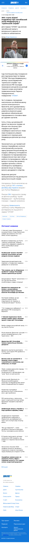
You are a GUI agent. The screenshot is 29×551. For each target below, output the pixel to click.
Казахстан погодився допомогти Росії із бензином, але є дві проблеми (12, 391)
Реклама (16, 520)
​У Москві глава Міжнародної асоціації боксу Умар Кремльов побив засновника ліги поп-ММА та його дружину (13, 233)
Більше (5, 467)
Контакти (5, 527)
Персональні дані (19, 524)
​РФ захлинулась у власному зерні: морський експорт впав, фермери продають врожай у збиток (13, 401)
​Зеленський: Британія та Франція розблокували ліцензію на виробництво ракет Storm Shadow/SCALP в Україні (13, 382)
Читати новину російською (14, 12)
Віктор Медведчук (21, 216)
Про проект (5, 520)
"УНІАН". (15, 96)
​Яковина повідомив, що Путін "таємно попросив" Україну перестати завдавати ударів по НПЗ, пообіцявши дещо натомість (13, 244)
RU (26, 2)
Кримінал (4, 216)
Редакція (5, 524)
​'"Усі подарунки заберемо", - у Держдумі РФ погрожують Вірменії (13, 309)
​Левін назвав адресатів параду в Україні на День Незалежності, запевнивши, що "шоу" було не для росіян (13, 371)
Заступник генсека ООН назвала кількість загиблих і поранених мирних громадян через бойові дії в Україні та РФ (13, 449)
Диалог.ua (5, 535)
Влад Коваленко (11, 37)
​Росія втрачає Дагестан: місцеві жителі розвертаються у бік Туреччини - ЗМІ (13, 334)
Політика (12, 216)
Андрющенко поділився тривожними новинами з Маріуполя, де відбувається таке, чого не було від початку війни (12, 419)
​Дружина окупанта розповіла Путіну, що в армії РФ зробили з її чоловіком (13, 351)
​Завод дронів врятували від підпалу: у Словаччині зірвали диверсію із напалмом (12, 263)
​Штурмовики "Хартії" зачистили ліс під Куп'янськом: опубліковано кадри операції (13, 280)
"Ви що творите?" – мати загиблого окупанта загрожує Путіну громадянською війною (13, 429)
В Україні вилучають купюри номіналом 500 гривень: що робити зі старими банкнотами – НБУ (13, 439)
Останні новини (10, 226)
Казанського (14, 205)
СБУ (9, 194)
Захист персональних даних (18, 529)
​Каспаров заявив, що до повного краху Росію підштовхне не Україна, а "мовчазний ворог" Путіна (11, 300)
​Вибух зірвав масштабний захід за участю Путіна (13, 326)
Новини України (6, 219)
